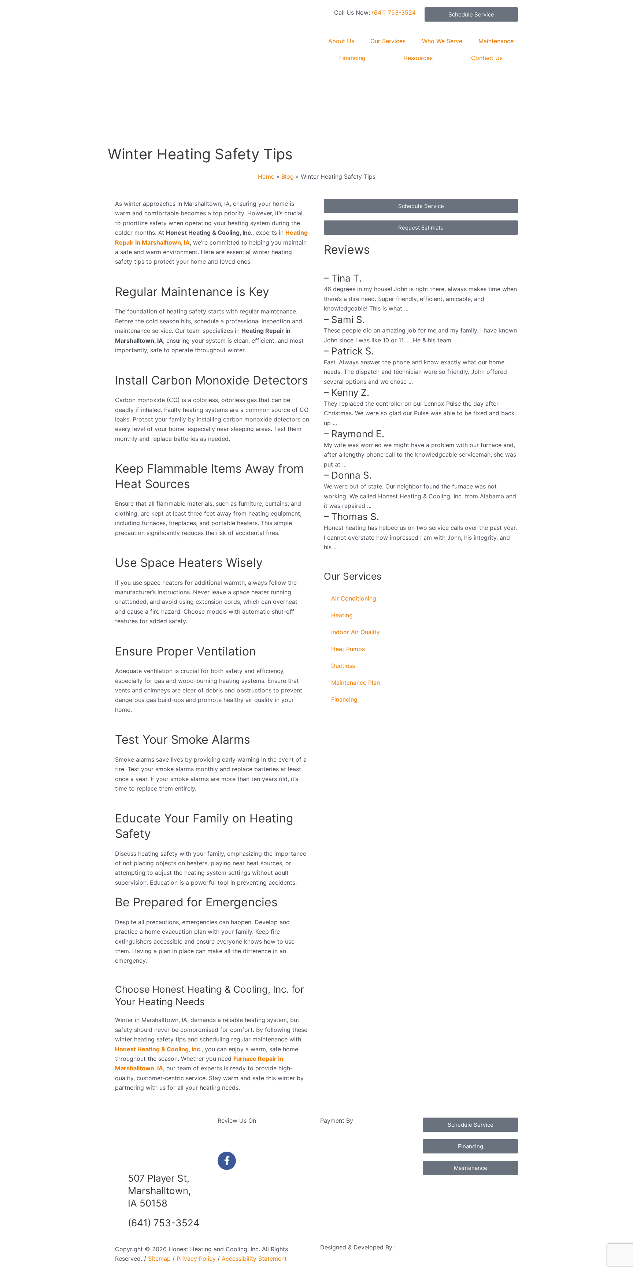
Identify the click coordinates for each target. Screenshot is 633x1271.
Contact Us (487, 58)
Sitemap (159, 1258)
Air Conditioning (353, 598)
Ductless (343, 665)
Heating (342, 615)
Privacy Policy (196, 1258)
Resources (418, 58)
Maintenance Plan (355, 682)
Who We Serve (442, 41)
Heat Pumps (348, 649)
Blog (287, 176)
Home (266, 176)
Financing (352, 58)
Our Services (388, 41)
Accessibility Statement (253, 1258)
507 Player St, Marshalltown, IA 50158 (159, 1190)
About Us (341, 41)
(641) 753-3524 (394, 12)
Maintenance (496, 41)
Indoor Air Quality (355, 632)
